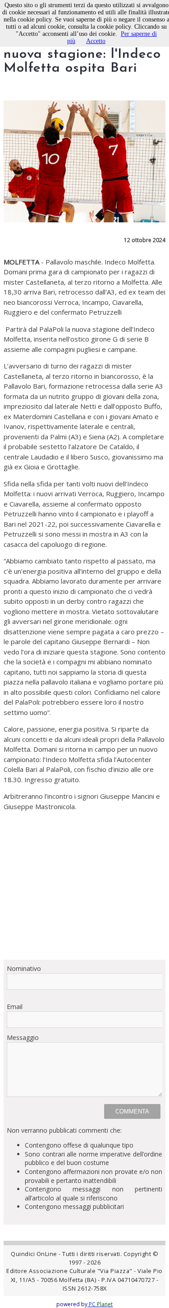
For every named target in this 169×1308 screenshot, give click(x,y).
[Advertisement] (84, 885)
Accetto (95, 41)
